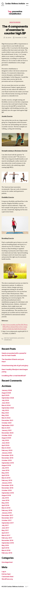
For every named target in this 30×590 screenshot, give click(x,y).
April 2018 (5, 505)
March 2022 (6, 418)
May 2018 (5, 503)
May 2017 (5, 530)
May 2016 (5, 545)
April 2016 (5, 548)
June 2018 (5, 500)
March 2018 (6, 508)
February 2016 (7, 553)
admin (9, 37)
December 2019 (7, 455)
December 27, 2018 (20, 37)
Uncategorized (15, 22)
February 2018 (7, 510)
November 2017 (7, 518)
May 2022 (5, 415)
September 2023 (8, 408)
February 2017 (7, 538)
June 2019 (5, 470)
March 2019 (6, 478)
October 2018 (7, 490)
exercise (6, 338)
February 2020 (7, 450)
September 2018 (8, 493)
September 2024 (8, 398)
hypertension (13, 338)
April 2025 (5, 395)
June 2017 (5, 528)
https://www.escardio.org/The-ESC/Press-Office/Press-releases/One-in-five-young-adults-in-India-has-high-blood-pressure (15, 327)
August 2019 (6, 465)
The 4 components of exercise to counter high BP (15, 30)
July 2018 (5, 498)
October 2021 (7, 423)
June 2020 (6, 443)
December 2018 (7, 485)
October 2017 (7, 520)
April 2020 (5, 445)
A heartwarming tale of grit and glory (15, 365)
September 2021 (8, 425)
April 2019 (5, 475)
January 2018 (7, 513)
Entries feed (6, 574)
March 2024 (6, 405)
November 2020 (8, 433)
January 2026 (7, 390)
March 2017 (6, 535)
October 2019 (7, 460)
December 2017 (7, 515)
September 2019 (8, 463)
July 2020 (5, 440)
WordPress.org (7, 579)
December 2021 (7, 420)
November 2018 (7, 488)
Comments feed (7, 576)
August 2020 (6, 438)
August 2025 (6, 393)
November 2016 (7, 540)
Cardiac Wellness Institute (15, 3)
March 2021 (6, 428)
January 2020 (7, 453)
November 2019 (7, 458)
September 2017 (8, 523)
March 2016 (6, 550)
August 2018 (6, 495)
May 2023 (5, 413)
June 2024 (5, 403)
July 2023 (5, 410)
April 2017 (5, 533)
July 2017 (5, 525)
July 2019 (5, 468)
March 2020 (6, 448)
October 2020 (7, 435)
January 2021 (7, 430)
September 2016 (8, 543)
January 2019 (7, 483)
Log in (4, 571)
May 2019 (5, 473)
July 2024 (5, 400)
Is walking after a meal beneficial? (14, 375)
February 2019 (7, 480)
